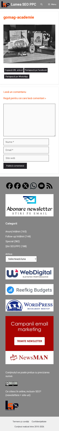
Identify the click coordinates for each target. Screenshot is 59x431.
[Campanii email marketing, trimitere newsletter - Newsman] (29, 363)
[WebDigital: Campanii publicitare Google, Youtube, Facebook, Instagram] (29, 278)
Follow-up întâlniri (14, 236)
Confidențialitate (39, 421)
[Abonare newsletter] (29, 215)
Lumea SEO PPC (23, 4)
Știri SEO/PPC (12, 246)
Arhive (8, 254)
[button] (41, 4)
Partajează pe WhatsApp (17, 76)
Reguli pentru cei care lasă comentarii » (24, 98)
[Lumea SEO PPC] (5, 4)
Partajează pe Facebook (36, 70)
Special (9, 241)
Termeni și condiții (21, 421)
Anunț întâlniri (12, 231)
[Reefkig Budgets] (29, 294)
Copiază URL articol (14, 70)
